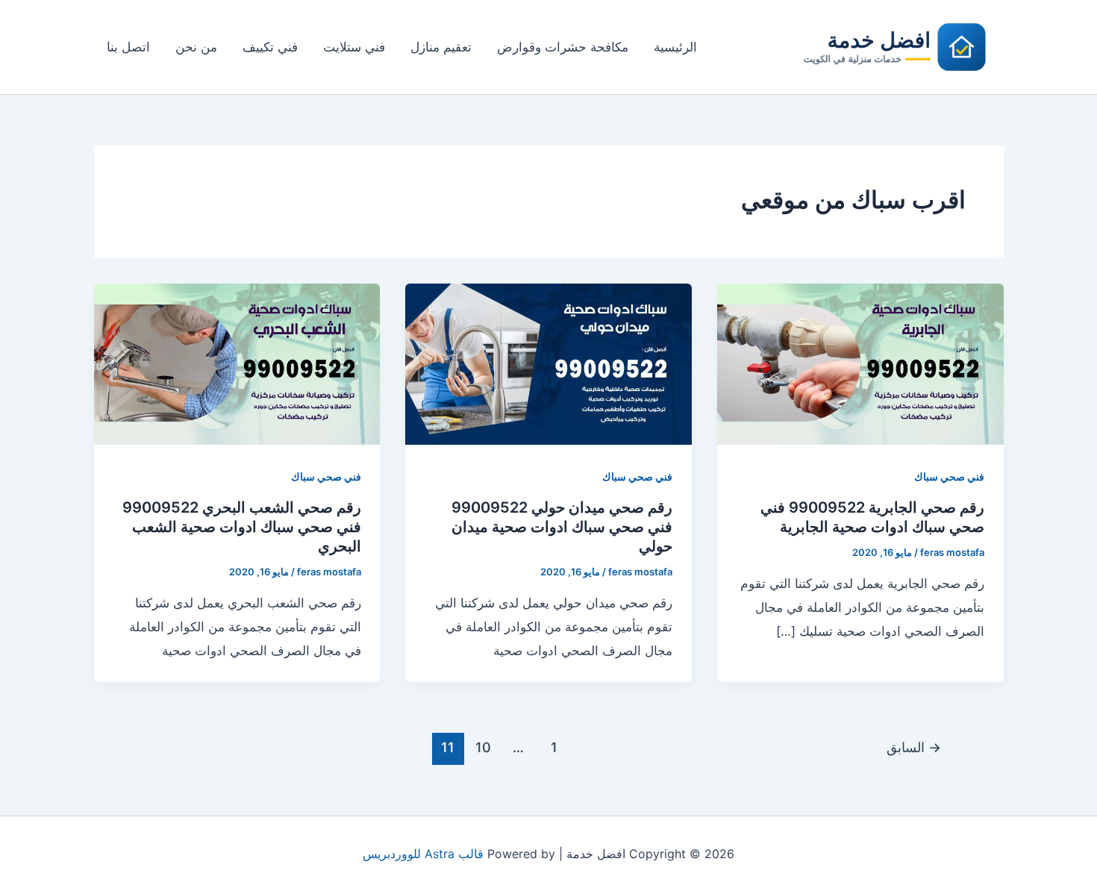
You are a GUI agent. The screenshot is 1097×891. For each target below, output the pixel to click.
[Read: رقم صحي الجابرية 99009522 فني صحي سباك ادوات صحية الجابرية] (860, 363)
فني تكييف (270, 47)
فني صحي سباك (949, 476)
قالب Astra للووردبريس (423, 853)
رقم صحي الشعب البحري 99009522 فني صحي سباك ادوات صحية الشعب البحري (241, 526)
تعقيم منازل (441, 47)
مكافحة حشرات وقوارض (562, 47)
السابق (914, 747)
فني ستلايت (354, 47)
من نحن (196, 47)
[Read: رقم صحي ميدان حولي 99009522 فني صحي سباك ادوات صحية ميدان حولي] (548, 363)
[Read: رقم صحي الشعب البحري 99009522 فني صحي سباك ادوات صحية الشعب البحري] (237, 363)
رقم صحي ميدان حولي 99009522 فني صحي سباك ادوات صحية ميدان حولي (561, 526)
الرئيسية (675, 47)
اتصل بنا (128, 47)
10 (483, 747)
